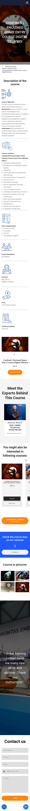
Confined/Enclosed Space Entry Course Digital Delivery (14, 71)
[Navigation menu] (27, 2)
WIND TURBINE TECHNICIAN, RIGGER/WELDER (15, 427)
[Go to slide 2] (15, 354)
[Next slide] (27, 344)
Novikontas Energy (10, 66)
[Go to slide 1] (14, 354)
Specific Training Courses (9, 68)
